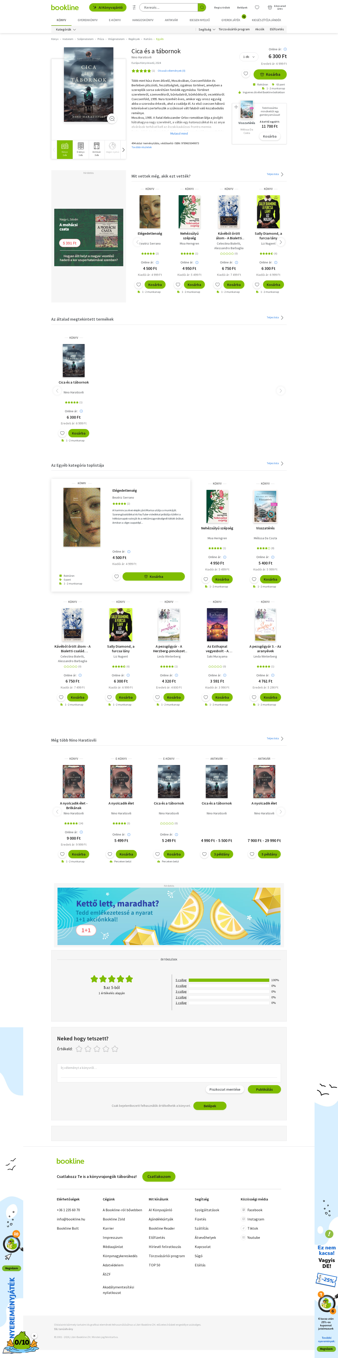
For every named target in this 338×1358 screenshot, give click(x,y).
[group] (65, 149)
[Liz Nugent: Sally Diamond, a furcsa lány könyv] (268, 211)
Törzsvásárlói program (234, 29)
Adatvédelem (113, 1265)
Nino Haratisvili (74, 392)
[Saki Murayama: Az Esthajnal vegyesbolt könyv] (217, 624)
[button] (123, 149)
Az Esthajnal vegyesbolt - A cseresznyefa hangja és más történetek (217, 648)
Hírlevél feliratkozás (165, 1246)
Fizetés (200, 1219)
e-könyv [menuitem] (115, 20)
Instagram (255, 1219)
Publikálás (264, 1089)
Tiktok (252, 1228)
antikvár (216, 759)
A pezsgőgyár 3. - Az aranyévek (265, 648)
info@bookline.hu (71, 1219)
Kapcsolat (203, 1246)
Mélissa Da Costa (265, 538)
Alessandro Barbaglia (228, 248)
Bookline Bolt (68, 1228)
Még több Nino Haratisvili (73, 740)
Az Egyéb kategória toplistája (77, 465)
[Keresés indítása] (202, 7)
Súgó (199, 1256)
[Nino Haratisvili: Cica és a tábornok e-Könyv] (169, 781)
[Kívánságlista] (257, 7)
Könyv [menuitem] (61, 20)
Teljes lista (273, 174)
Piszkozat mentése (224, 1089)
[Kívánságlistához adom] (246, 73)
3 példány (221, 854)
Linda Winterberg (169, 656)
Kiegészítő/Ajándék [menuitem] (266, 20)
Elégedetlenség (150, 233)
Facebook (254, 1210)
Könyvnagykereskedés (120, 1256)
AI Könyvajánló (111, 7)
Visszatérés (265, 528)
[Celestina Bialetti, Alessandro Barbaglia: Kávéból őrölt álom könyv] (228, 211)
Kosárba (273, 74)
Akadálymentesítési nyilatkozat (118, 1290)
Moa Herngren (189, 243)
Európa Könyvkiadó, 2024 (146, 63)
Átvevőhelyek (205, 1237)
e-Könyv (121, 759)
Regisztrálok (222, 7)
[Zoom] (112, 118)
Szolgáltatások (207, 1210)
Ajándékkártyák (161, 1219)
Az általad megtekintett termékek (82, 319)
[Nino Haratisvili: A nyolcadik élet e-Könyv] (121, 781)
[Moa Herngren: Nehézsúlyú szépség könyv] (189, 211)
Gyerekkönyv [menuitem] (87, 20)
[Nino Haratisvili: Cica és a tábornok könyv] (88, 84)
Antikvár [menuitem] (171, 20)
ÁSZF (107, 1274)
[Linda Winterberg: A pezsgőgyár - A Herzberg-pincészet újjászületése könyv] (169, 624)
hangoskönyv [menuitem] (142, 20)
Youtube (253, 1237)
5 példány (269, 854)
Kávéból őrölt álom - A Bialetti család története (229, 235)
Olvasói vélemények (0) (171, 70)
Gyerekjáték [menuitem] (233, 18)
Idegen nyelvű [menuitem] (200, 20)
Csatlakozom (159, 1176)
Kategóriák (63, 29)
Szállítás (202, 1228)
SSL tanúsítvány (63, 1329)
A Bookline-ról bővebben (122, 1210)
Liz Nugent (268, 243)
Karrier (108, 1228)
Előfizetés (277, 29)
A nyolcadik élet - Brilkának (74, 805)
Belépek (242, 7)
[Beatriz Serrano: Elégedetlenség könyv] (150, 211)
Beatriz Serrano (150, 243)
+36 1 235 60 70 (68, 1210)
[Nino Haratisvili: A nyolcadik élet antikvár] (264, 781)
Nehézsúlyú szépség (189, 235)
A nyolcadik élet (121, 803)
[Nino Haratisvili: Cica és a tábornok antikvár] (217, 781)
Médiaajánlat (113, 1246)
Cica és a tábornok (74, 382)
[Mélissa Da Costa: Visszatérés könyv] (265, 506)
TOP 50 (154, 1265)
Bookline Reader (162, 1228)
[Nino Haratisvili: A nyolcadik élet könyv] (74, 781)
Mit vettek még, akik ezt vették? (161, 176)
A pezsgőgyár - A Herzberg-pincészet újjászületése (169, 648)
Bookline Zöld (114, 1219)
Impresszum (113, 1237)
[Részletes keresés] (134, 7)
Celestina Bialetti (228, 243)
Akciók (259, 29)
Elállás (200, 1265)
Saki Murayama (217, 656)
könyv (150, 189)
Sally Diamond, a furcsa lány (268, 235)
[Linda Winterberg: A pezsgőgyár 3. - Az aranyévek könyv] (265, 624)
